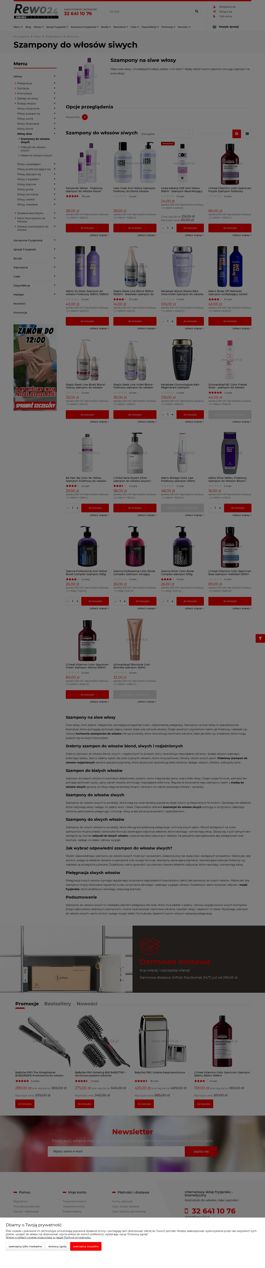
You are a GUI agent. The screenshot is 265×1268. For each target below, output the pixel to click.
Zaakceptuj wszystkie (86, 1246)
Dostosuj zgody (57, 1246)
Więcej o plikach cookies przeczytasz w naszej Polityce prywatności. (48, 1237)
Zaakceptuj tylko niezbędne (25, 1246)
